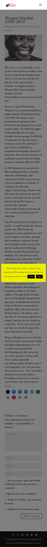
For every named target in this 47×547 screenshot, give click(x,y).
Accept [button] (31, 276)
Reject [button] (39, 276)
